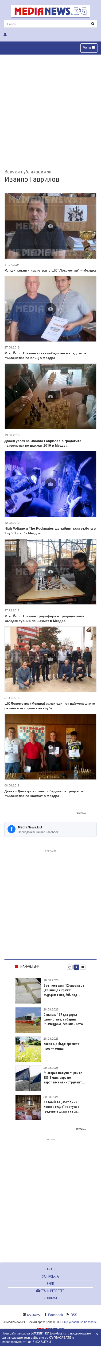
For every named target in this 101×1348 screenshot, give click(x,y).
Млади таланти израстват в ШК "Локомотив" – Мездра (50, 270)
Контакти (34, 1314)
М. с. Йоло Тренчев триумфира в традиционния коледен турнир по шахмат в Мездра (44, 618)
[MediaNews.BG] (50, 11)
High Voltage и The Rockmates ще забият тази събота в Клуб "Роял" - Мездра (50, 530)
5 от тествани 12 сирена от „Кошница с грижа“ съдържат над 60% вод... (63, 990)
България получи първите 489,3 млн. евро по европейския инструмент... (64, 1077)
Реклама (50, 1298)
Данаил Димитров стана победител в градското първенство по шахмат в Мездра (44, 793)
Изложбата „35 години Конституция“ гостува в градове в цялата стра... (61, 1106)
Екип (50, 1284)
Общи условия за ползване (78, 1322)
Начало (50, 1269)
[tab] (70, 967)
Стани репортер (52, 1291)
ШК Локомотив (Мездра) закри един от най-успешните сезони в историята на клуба (49, 705)
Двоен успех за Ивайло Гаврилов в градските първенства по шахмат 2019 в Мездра (42, 443)
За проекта (50, 1276)
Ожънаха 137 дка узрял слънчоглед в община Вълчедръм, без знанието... (64, 1019)
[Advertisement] (50, 108)
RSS (73, 1314)
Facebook (55, 1314)
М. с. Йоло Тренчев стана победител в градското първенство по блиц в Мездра (45, 355)
